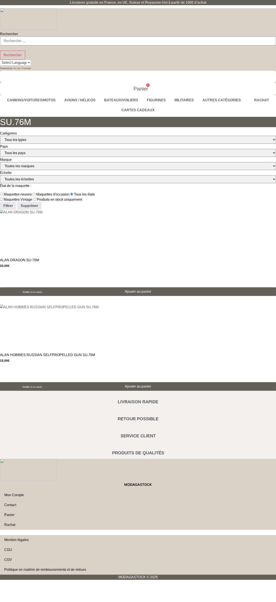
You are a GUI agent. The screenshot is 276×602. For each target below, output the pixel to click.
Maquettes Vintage (17, 199)
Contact (10, 505)
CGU (8, 550)
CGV (8, 559)
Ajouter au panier (138, 291)
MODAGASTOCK (138, 484)
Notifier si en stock (32, 292)
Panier (9, 515)
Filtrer (8, 206)
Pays (4, 146)
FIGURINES (156, 100)
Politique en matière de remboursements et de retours (45, 569)
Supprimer (29, 206)
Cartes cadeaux (138, 110)
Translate (26, 68)
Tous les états (84, 194)
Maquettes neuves (17, 194)
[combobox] (138, 40)
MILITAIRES (184, 100)
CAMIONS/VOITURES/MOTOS (31, 100)
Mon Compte (14, 495)
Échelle (6, 173)
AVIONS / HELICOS (80, 100)
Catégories (8, 133)
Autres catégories (221, 100)
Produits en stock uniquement (59, 199)
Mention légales (16, 540)
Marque (6, 159)
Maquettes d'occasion (52, 194)
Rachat (261, 100)
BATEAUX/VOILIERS (121, 100)
